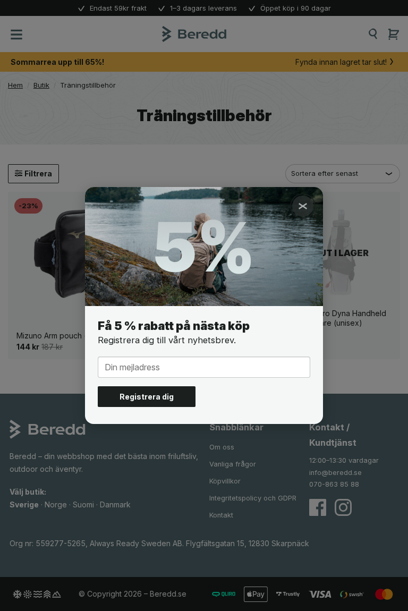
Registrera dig (147, 396)
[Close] (302, 206)
